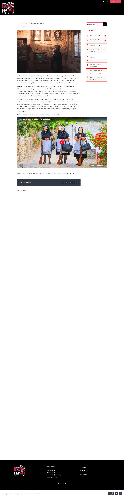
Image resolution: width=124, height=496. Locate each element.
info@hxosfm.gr (56, 475)
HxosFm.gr (53, 477)
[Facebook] (58, 483)
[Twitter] (63, 483)
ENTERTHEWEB (39, 493)
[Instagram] (60, 483)
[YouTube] (65, 483)
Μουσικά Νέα (28, 26)
